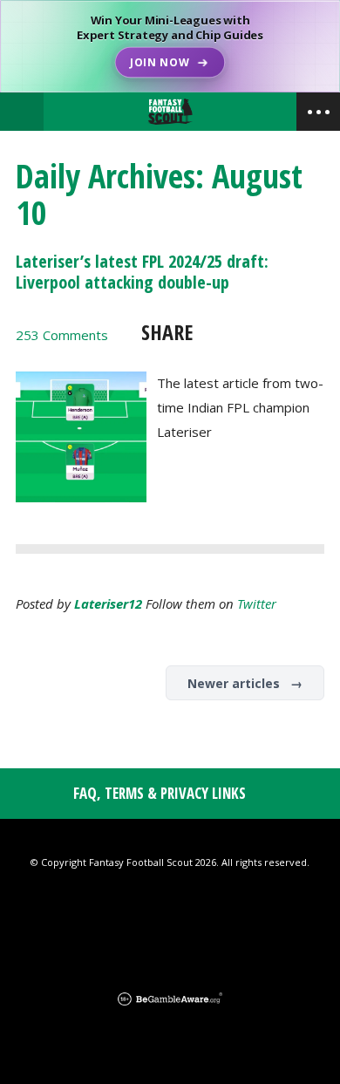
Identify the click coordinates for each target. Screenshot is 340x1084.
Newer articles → (245, 683)
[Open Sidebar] (318, 111)
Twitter (256, 603)
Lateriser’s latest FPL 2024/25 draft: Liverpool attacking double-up (142, 271)
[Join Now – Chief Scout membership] (170, 46)
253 (62, 335)
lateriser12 (108, 603)
